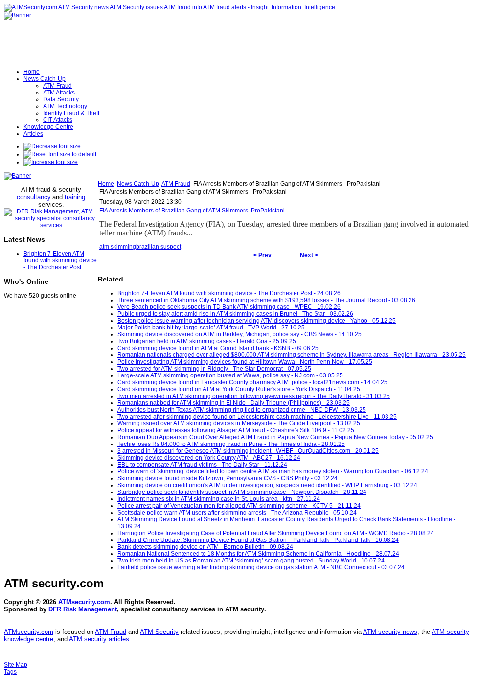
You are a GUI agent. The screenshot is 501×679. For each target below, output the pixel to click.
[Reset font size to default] (59, 154)
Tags (10, 671)
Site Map (15, 664)
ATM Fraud (175, 183)
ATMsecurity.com (84, 602)
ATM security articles (99, 639)
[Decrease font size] (52, 146)
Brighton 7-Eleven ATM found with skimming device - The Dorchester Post (60, 260)
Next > (309, 255)
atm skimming (117, 246)
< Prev (262, 255)
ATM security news (390, 631)
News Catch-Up (138, 183)
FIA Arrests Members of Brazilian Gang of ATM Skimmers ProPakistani (192, 210)
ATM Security (159, 631)
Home (106, 183)
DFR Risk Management (82, 609)
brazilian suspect (158, 246)
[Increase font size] (50, 162)
